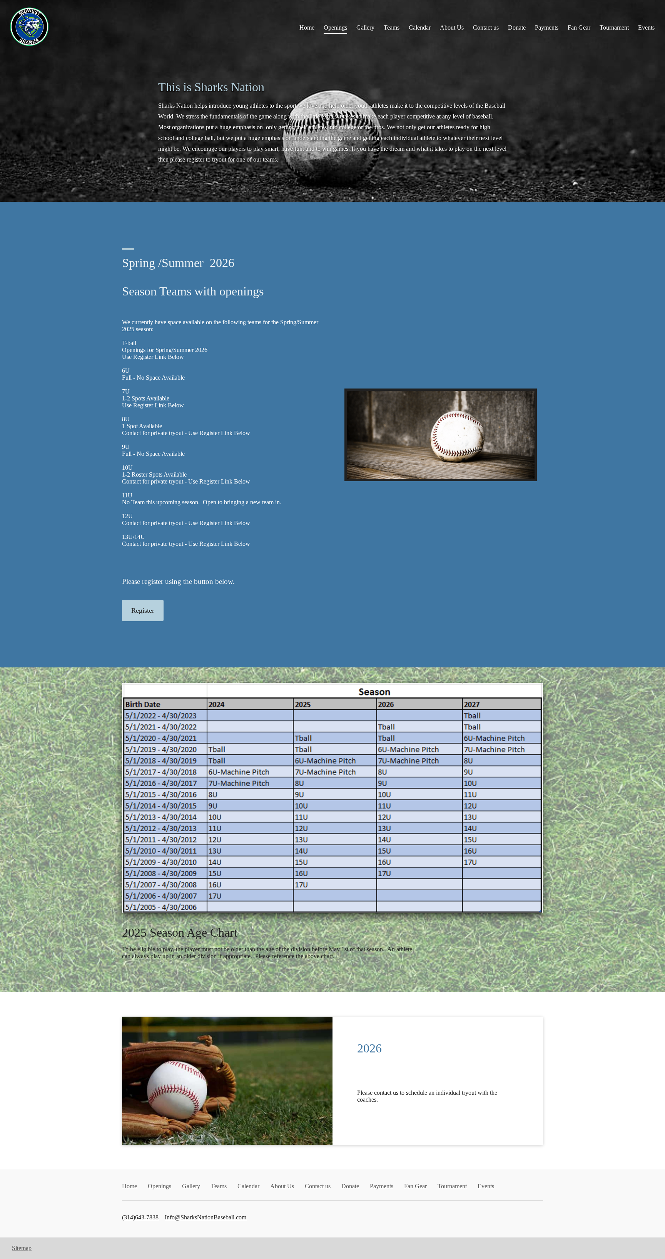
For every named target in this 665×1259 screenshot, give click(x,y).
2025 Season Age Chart (179, 932)
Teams (391, 27)
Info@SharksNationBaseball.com (205, 1217)
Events (646, 27)
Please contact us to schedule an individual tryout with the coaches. (427, 1096)
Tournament (614, 27)
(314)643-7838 (140, 1217)
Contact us (486, 27)
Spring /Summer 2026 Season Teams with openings (193, 277)
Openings (335, 27)
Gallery (365, 27)
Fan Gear (579, 27)
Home (306, 27)
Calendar (420, 27)
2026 (369, 1048)
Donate (517, 27)
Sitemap (22, 1248)
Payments (546, 27)
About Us (452, 27)
